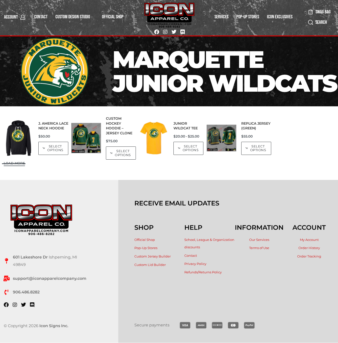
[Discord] (182, 31)
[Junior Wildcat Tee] (154, 138)
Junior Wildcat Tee (185, 126)
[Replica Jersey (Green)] (221, 138)
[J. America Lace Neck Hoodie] (18, 138)
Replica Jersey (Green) (255, 126)
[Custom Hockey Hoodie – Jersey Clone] (86, 138)
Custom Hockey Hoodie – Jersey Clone (119, 125)
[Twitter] (173, 31)
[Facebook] (156, 31)
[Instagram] (165, 31)
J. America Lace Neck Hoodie (53, 126)
